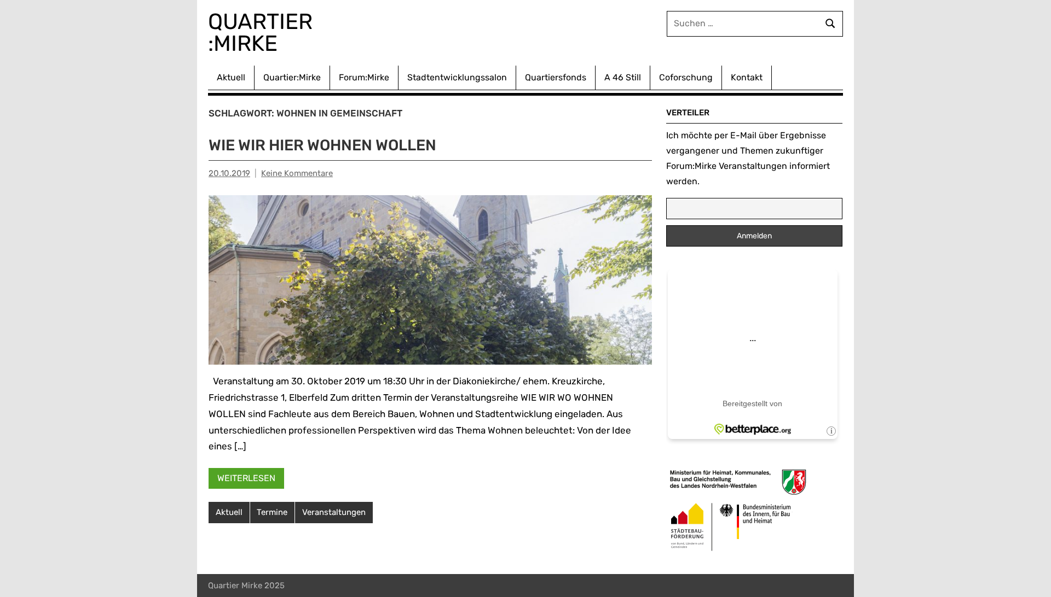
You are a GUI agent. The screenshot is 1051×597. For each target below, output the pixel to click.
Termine (272, 512)
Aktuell (231, 77)
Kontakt (747, 77)
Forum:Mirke (364, 77)
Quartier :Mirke (263, 32)
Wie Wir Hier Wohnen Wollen (322, 145)
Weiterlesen (246, 478)
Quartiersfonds (555, 77)
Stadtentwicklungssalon (457, 77)
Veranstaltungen (334, 512)
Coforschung (686, 77)
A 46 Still (622, 77)
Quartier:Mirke (292, 77)
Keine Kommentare (297, 173)
